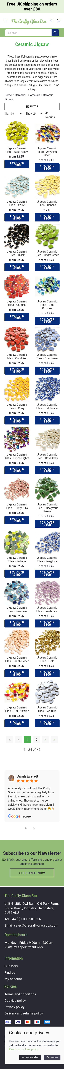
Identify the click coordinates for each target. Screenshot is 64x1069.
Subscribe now (32, 873)
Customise (52, 1057)
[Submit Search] (55, 32)
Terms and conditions (20, 994)
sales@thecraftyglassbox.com (36, 925)
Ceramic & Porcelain (27, 95)
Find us (9, 972)
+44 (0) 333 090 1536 (25, 919)
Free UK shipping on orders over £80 (32, 7)
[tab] (25, 828)
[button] (5, 21)
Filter (34, 106)
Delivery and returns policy (23, 1013)
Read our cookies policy (24, 1049)
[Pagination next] (45, 739)
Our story (11, 966)
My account (13, 979)
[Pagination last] (54, 739)
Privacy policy (14, 1007)
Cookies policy (15, 1000)
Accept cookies (30, 1057)
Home (8, 95)
